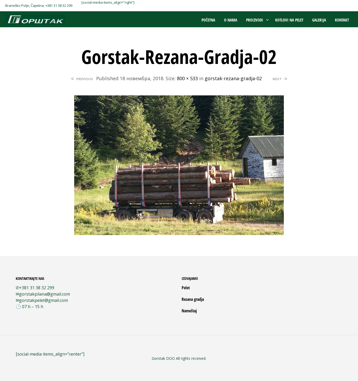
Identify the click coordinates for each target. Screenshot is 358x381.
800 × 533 (187, 78)
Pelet (186, 288)
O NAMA (230, 20)
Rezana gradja (193, 299)
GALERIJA (319, 20)
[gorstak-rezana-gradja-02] (179, 164)
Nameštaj (189, 311)
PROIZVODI (254, 20)
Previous (84, 79)
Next (277, 79)
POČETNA (208, 20)
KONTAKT (342, 20)
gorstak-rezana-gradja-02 (233, 78)
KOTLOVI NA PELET (289, 20)
